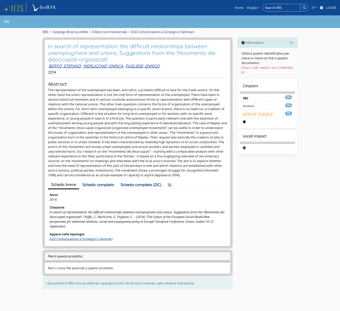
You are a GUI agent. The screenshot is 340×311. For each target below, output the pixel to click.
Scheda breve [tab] (63, 184)
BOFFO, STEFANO (65, 65)
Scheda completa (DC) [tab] (141, 184)
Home (239, 8)
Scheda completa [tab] (98, 184)
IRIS (45, 32)
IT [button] (313, 8)
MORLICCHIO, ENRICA (103, 65)
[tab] (170, 185)
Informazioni (254, 43)
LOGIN (331, 8)
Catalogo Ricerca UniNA (70, 32)
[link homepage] (14, 7)
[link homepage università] (45, 7)
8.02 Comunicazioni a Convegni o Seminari (162, 32)
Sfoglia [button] (252, 8)
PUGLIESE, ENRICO (142, 65)
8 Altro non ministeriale (109, 32)
